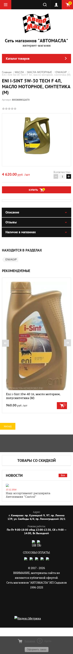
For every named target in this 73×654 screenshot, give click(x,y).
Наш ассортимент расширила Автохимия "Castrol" (28, 494)
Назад (7, 426)
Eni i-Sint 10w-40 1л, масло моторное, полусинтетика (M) (33, 396)
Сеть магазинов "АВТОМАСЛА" (36, 41)
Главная (6, 72)
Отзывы (11, 222)
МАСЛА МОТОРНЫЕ (39, 72)
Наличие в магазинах (20, 232)
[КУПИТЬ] (62, 405)
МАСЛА (19, 72)
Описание (12, 212)
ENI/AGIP (61, 72)
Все (63, 475)
